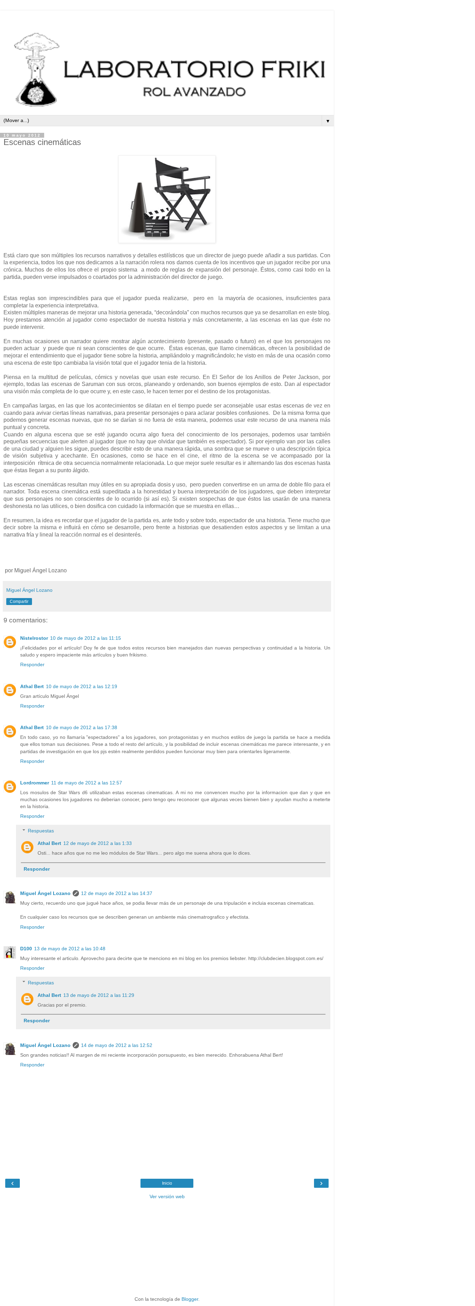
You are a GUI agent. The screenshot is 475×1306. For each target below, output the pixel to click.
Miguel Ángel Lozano (45, 893)
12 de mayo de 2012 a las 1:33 (97, 843)
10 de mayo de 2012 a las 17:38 (81, 727)
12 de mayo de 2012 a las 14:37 (116, 893)
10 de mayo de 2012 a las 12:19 (81, 686)
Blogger (190, 1299)
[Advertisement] (167, 19)
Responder (32, 664)
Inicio (167, 1183)
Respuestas (41, 830)
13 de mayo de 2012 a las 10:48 (69, 948)
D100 (26, 948)
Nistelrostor (34, 638)
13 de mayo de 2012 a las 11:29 (98, 995)
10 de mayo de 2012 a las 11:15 (85, 638)
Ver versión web (167, 1196)
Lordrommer (34, 782)
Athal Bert (32, 686)
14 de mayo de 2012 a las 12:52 (116, 1045)
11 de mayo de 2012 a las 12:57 (86, 782)
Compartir (19, 601)
